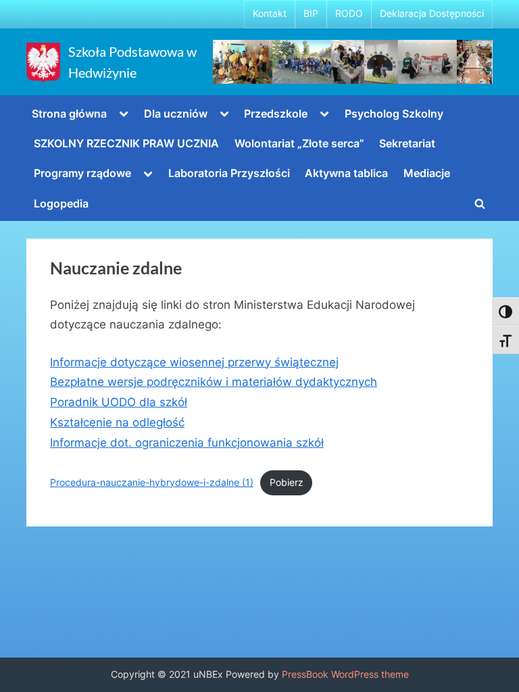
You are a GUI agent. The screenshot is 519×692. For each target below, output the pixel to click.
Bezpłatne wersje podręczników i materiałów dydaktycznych (213, 382)
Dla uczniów (175, 113)
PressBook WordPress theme (345, 674)
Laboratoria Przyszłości (229, 173)
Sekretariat (407, 143)
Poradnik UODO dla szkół (118, 402)
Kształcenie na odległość (117, 422)
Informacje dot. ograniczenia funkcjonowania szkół (187, 442)
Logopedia (61, 203)
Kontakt (270, 13)
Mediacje (426, 173)
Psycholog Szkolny (394, 113)
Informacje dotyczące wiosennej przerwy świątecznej (194, 362)
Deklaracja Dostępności (432, 13)
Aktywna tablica (346, 173)
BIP (310, 13)
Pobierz (286, 482)
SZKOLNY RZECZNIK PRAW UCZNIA (126, 143)
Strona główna (69, 113)
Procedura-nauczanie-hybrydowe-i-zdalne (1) (151, 482)
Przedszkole (275, 113)
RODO (349, 13)
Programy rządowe (82, 173)
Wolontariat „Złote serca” (299, 143)
